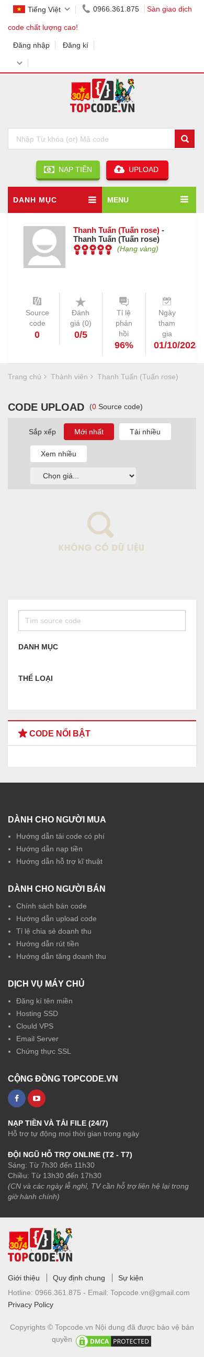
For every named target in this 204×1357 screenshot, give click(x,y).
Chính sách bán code (51, 906)
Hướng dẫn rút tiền (47, 943)
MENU (118, 200)
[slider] (92, 249)
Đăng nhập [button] (31, 45)
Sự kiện (130, 1278)
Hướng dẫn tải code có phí (60, 836)
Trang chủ (24, 376)
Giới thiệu (24, 1278)
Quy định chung (79, 1278)
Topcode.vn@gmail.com (150, 1292)
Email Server (37, 1038)
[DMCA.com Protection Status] (113, 1339)
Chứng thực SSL (43, 1051)
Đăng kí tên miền (44, 1001)
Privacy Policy (30, 1304)
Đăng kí (75, 45)
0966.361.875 (116, 9)
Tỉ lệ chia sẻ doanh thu (54, 931)
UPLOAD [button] (142, 169)
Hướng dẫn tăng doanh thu (61, 956)
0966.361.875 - (61, 1292)
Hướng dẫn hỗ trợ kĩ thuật (59, 861)
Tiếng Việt (44, 9)
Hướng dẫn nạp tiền (49, 849)
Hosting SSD (37, 1013)
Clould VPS (34, 1026)
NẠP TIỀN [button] (73, 169)
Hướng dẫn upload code (56, 918)
